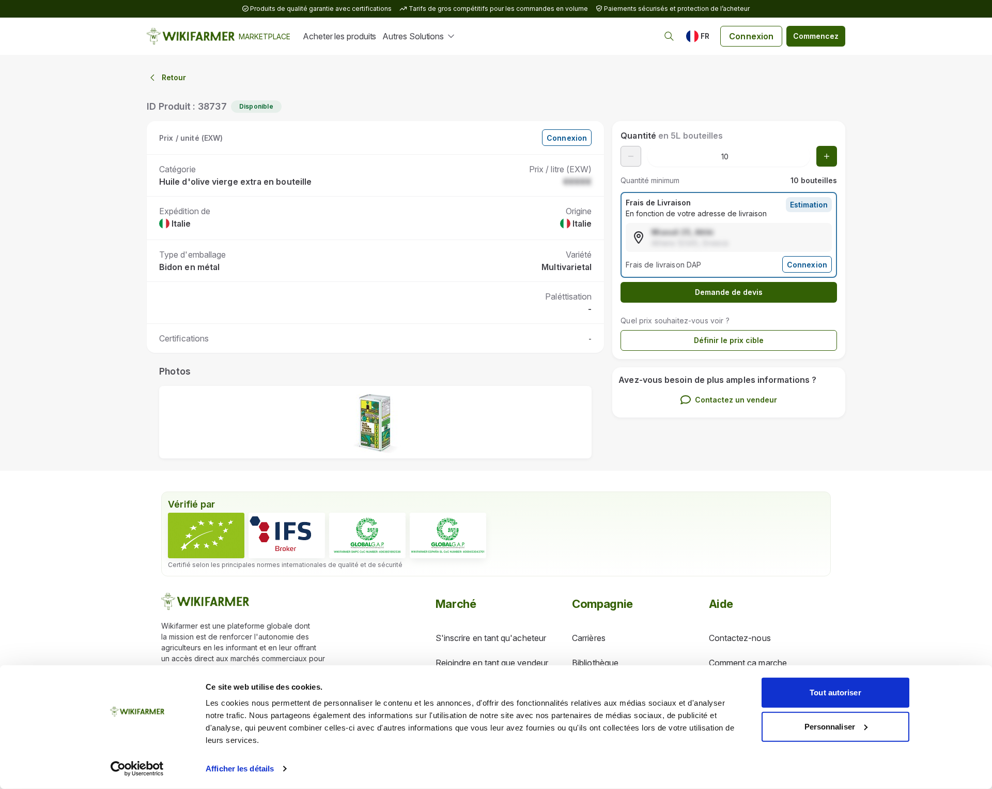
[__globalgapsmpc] (367, 535)
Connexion (751, 36)
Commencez (816, 36)
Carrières (589, 638)
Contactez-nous (740, 638)
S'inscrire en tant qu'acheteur (491, 638)
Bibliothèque (595, 663)
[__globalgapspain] (448, 535)
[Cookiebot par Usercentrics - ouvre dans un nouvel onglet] (137, 769)
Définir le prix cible (729, 340)
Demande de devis (729, 292)
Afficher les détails (240, 768)
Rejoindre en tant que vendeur (492, 663)
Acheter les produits (339, 36)
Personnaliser (829, 726)
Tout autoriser (835, 692)
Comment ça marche (748, 663)
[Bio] (206, 535)
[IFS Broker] (287, 535)
